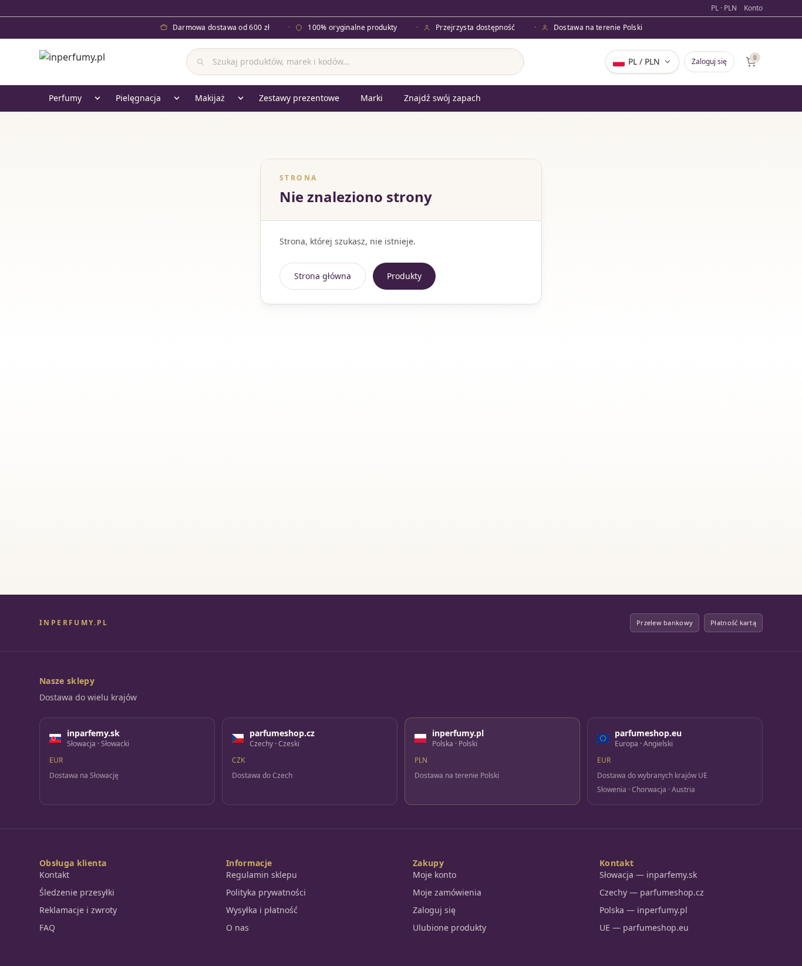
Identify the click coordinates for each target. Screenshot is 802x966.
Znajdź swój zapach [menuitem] (442, 97)
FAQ (47, 927)
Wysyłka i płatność (262, 909)
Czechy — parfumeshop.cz (651, 892)
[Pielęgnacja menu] (176, 98)
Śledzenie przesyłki (76, 892)
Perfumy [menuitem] (65, 97)
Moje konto (434, 874)
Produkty (404, 275)
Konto (753, 8)
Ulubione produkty (449, 927)
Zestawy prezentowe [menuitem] (299, 97)
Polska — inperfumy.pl (643, 909)
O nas (237, 927)
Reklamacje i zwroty (78, 909)
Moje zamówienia (447, 892)
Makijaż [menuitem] (210, 97)
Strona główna (322, 275)
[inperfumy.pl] (72, 61)
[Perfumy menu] (97, 98)
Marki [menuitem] (371, 97)
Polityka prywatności (266, 892)
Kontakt (54, 874)
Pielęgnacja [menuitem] (138, 97)
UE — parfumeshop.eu (644, 927)
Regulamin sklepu (261, 874)
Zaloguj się (709, 61)
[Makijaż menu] (240, 98)
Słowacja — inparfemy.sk (648, 874)
